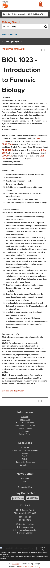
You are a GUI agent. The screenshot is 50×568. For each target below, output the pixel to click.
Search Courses (25, 428)
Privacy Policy (31, 556)
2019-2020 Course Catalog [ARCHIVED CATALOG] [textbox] (25, 14)
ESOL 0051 (7, 155)
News (25, 481)
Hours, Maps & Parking (25, 422)
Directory (25, 416)
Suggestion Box (25, 487)
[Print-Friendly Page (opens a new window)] (43, 50)
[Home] (5, 5)
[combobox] (25, 14)
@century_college (26, 524)
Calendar (25, 478)
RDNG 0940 (7, 144)
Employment (25, 419)
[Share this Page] (40, 50)
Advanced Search (9, 34)
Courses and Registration (13, 390)
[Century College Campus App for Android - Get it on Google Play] (18, 499)
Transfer (25, 456)
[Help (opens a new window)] (46, 50)
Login (41, 6)
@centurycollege (26, 527)
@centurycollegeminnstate (26, 530)
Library (25, 453)
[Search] (45, 26)
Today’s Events (25, 434)
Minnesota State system (17, 552)
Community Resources (25, 462)
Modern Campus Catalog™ (30, 566)
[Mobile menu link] (46, 5)
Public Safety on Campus (25, 425)
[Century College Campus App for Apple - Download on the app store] (32, 499)
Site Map (25, 431)
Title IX (25, 459)
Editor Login (25, 465)
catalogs (15, 563)
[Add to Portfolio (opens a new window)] (37, 50)
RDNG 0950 (7, 150)
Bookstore (25, 447)
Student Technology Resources (25, 450)
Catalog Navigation (13, 41)
